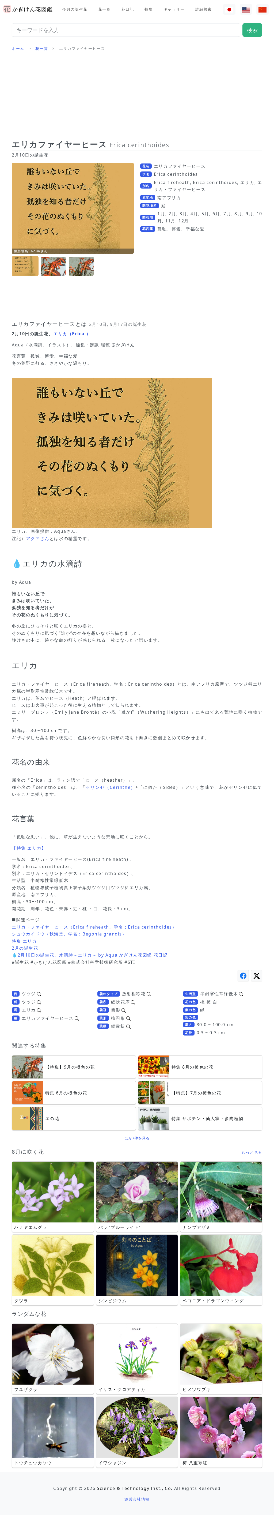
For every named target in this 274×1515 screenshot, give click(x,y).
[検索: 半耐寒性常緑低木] (241, 993)
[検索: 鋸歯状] (128, 1026)
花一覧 (104, 9)
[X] (256, 975)
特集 (148, 9)
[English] (246, 9)
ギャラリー (174, 9)
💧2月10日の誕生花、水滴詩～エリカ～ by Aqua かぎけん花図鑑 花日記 (90, 955)
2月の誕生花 (25, 948)
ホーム (18, 48)
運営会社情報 (137, 1499)
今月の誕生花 (74, 9)
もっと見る (251, 1152)
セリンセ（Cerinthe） (110, 787)
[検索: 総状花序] (133, 1001)
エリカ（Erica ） (72, 334)
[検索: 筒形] (123, 1009)
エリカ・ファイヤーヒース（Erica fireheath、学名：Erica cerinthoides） (94, 927)
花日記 (127, 9)
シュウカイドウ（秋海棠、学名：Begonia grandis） (69, 934)
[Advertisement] (137, 97)
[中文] (262, 9)
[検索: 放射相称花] (149, 993)
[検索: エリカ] (39, 1009)
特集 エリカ (24, 941)
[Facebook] (243, 975)
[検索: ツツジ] (39, 993)
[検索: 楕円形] (128, 1018)
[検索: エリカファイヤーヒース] (77, 1018)
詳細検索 (203, 9)
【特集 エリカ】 (29, 848)
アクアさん (38, 538)
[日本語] (229, 9)
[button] (25, 266)
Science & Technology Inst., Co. (135, 1488)
